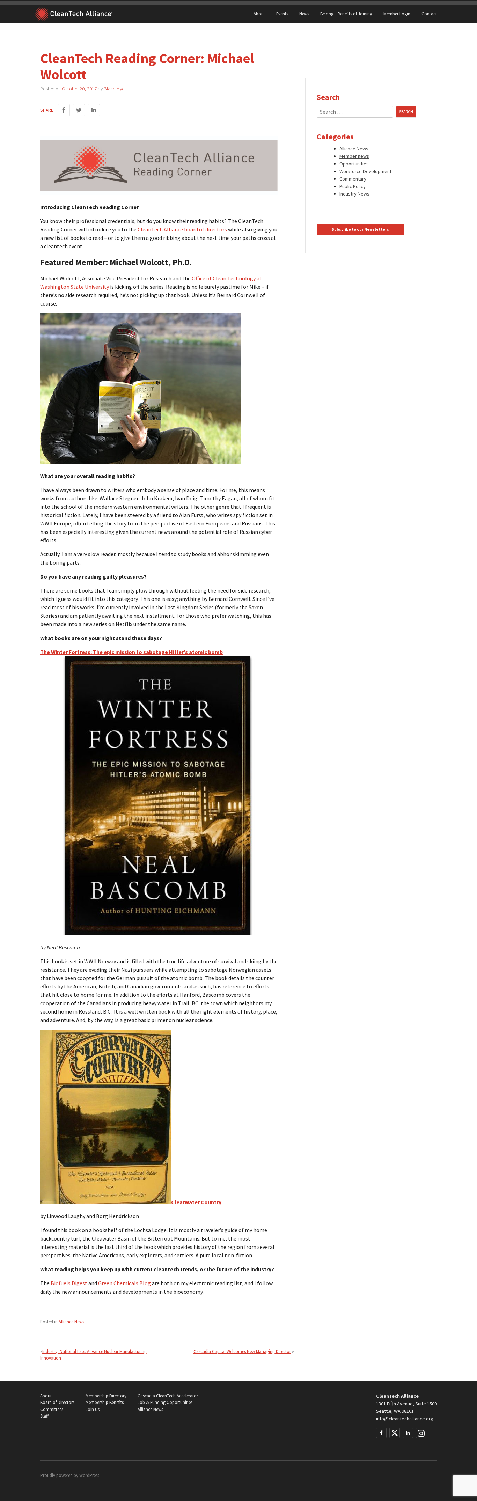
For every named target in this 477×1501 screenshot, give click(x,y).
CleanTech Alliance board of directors (182, 229)
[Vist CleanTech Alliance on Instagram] (421, 1433)
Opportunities (354, 164)
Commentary (352, 179)
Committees (51, 1409)
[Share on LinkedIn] (94, 110)
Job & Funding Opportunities (165, 1402)
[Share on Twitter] (79, 110)
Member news (354, 156)
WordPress (89, 1475)
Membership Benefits (105, 1402)
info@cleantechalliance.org (404, 1418)
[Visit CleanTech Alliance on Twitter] (394, 1433)
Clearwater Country (196, 1202)
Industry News (354, 194)
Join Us (93, 1409)
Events (282, 13)
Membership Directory (106, 1396)
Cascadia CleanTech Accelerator (168, 1396)
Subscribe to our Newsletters (360, 229)
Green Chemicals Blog (124, 1283)
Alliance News (71, 1321)
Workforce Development (365, 171)
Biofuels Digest (69, 1283)
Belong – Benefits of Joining (346, 13)
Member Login (396, 13)
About (259, 13)
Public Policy (352, 186)
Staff (44, 1416)
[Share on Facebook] (64, 110)
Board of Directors (57, 1402)
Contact (429, 13)
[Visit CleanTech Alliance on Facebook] (381, 1433)
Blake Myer (115, 89)
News (304, 13)
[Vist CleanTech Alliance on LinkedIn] (408, 1433)
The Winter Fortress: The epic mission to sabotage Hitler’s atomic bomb (131, 651)
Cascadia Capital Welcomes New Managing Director (242, 1351)
